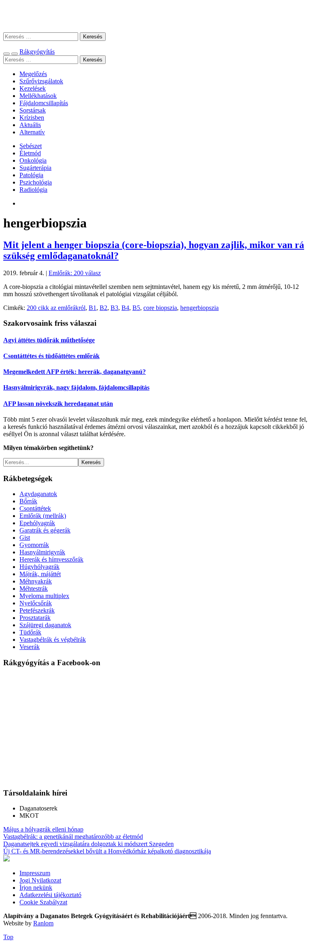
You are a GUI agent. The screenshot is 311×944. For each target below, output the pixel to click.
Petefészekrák (37, 610)
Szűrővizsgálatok (41, 81)
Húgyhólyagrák (39, 566)
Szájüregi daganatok (45, 625)
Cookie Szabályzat (43, 902)
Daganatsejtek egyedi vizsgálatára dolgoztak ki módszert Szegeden (88, 843)
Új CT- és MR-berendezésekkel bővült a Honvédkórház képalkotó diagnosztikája (107, 851)
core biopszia (160, 307)
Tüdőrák (30, 632)
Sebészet (30, 145)
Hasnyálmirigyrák (42, 552)
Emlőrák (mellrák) (42, 515)
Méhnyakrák (35, 581)
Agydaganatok (38, 493)
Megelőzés (33, 73)
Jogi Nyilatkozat (40, 880)
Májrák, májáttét (40, 574)
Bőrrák (28, 501)
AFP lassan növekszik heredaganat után (58, 403)
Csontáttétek (35, 508)
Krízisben (31, 117)
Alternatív (32, 132)
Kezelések (32, 88)
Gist (24, 537)
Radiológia (33, 189)
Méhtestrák (33, 588)
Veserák (29, 646)
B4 (125, 307)
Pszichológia (35, 182)
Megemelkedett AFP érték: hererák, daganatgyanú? (74, 371)
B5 (136, 307)
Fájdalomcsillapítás (43, 103)
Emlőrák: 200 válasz (75, 272)
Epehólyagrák (37, 523)
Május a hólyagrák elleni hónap (43, 829)
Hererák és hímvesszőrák (51, 559)
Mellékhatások (38, 95)
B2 (103, 307)
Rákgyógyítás (155, 15)
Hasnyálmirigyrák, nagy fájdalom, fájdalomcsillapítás (76, 387)
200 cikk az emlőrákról (56, 307)
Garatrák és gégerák (44, 530)
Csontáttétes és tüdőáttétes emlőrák (51, 355)
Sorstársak (32, 110)
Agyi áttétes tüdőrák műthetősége (49, 340)
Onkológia (33, 160)
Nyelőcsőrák (35, 603)
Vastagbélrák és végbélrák (52, 639)
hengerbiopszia (199, 307)
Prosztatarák (35, 617)
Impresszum (34, 873)
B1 (92, 307)
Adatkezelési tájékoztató (50, 894)
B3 (114, 307)
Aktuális (30, 124)
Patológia (31, 175)
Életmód (30, 153)
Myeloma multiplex (44, 595)
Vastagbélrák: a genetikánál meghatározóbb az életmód (73, 836)
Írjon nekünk (35, 887)
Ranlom (43, 923)
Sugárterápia (35, 167)
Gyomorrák (34, 544)
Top (8, 936)
